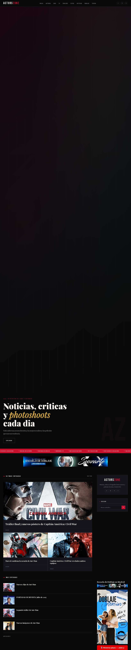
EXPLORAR (9, 440)
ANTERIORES (6, 636)
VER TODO (89, 476)
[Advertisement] (112, 546)
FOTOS (72, 3)
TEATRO (94, 3)
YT (118, 490)
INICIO (41, 3)
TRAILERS (65, 3)
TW (122, 3)
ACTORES (48, 3)
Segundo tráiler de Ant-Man (27, 610)
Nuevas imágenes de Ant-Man (28, 623)
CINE (54, 3)
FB (114, 490)
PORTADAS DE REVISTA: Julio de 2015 (31, 597)
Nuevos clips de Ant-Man (26, 585)
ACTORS (11, 3)
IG (106, 490)
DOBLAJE (87, 3)
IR (123, 507)
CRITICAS (79, 3)
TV (59, 3)
